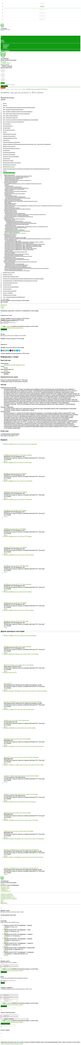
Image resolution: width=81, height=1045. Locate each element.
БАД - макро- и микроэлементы (10, 115)
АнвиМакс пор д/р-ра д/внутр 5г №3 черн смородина (17, 584)
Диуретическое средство (10, 262)
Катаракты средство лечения (11, 211)
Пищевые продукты (7, 274)
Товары (42, 6)
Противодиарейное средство (10, 203)
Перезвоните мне (5, 1023)
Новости (42, 9)
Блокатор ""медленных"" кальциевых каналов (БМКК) (15, 237)
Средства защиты (7, 289)
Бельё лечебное (7, 123)
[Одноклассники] (4, 350)
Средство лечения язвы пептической (12, 207)
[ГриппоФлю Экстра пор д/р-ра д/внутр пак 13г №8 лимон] (21, 820)
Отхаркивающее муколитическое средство (14, 221)
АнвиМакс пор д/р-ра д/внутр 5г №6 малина (15, 602)
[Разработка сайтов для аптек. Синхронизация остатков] (4, 903)
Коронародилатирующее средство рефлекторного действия (17, 254)
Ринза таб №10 (8, 683)
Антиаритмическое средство (10, 236)
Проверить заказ (5, 888)
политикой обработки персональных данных (12, 328)
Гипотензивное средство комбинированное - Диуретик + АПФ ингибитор (19, 249)
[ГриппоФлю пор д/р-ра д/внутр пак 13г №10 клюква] (20, 801)
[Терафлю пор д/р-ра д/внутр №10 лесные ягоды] (19, 709)
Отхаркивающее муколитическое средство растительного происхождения (21, 223)
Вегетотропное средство (9, 130)
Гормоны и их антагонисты (9, 136)
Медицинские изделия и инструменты (12, 162)
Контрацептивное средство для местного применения (16, 266)
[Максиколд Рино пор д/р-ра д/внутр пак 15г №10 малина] (21, 654)
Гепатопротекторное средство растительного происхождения (17, 198)
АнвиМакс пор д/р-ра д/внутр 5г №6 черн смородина (17, 646)
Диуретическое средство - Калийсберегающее (14, 264)
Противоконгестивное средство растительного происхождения (17, 231)
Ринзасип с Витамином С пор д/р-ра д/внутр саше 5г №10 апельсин (21, 849)
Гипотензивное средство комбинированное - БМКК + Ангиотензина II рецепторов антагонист (23, 246)
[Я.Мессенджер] (6, 350)
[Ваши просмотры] (3, 70)
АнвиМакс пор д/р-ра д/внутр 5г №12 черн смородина (18, 455)
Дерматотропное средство (9, 174)
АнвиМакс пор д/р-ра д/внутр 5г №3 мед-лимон (16, 566)
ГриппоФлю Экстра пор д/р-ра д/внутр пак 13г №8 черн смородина (21, 757)
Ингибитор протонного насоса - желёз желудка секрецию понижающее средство (21, 201)
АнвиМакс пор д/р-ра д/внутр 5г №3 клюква (15, 510)
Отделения (42, 13)
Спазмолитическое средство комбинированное (14, 258)
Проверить (3, 972)
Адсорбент (7, 184)
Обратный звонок (5, 50)
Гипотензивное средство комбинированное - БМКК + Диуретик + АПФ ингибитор (21, 248)
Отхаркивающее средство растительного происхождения (17, 224)
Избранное (6, 46)
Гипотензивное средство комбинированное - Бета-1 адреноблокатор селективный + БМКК (23, 245)
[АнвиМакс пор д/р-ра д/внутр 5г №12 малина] (18, 481)
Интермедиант (6, 150)
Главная (42, 3)
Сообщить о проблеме (6, 894)
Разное (4, 103)
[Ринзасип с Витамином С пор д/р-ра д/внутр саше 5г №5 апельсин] (23, 857)
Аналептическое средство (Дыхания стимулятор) (15, 218)
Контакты (42, 16)
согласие (8, 326)
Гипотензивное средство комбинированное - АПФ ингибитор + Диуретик (19, 243)
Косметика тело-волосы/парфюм (11, 156)
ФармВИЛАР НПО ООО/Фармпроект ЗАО (14, 365)
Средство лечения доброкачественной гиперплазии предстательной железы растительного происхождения (27, 268)
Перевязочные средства (9, 272)
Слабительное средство (9, 206)
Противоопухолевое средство (10, 282)
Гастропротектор (8, 194)
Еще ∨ (2, 900)
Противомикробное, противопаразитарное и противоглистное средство (20, 280)
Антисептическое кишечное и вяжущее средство (14, 189)
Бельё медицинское (8, 126)
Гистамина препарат (9, 250)
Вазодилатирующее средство (11, 239)
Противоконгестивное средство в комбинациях (14, 229)
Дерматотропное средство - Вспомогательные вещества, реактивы (18, 176)
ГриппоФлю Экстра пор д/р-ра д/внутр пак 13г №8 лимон (18, 831)
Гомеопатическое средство (9, 134)
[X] (10, 350)
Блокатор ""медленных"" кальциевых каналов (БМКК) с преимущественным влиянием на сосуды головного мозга (28, 238)
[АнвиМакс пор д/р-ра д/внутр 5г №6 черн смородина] (20, 635)
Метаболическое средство (9, 164)
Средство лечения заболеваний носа (12, 232)
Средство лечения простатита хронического (13, 269)
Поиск (2, 40)
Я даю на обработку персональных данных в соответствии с (20, 327)
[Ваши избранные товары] (3, 75)
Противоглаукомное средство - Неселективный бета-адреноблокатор (19, 216)
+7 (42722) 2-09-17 (5, 63)
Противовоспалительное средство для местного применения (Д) (18, 180)
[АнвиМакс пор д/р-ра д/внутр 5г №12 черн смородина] (20, 444)
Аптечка (5, 105)
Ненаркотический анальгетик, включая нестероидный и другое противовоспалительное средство (26, 168)
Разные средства (7, 284)
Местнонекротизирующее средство (12, 179)
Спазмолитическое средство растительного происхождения (17, 259)
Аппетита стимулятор (9, 190)
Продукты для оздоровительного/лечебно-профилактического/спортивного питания (23, 278)
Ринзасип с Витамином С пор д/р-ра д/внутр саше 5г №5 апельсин (21, 868)
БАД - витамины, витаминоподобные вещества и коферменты (17, 111)
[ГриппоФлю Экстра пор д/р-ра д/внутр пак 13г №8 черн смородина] (24, 746)
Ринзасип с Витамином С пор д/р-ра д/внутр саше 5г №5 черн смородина (23, 702)
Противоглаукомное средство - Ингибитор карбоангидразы (16, 215)
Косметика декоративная (9, 154)
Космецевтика (6, 158)
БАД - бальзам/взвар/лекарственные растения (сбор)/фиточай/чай (19, 107)
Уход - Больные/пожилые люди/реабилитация (14, 297)
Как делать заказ (5, 886)
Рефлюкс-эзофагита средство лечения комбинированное (17, 188)
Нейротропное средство (9, 166)
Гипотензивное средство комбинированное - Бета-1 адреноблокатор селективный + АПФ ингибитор (25, 244)
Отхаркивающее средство (10, 220)
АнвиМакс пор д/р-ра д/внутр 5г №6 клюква (15, 473)
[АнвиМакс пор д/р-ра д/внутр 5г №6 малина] (18, 591)
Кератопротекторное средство (11, 212)
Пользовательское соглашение (9, 898)
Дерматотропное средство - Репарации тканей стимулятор (16, 177)
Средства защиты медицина (9, 291)
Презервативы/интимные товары (11, 276)
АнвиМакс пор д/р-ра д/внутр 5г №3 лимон (15, 529)
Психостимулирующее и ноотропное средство (14, 255)
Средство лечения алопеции (9, 260)
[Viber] (13, 350)
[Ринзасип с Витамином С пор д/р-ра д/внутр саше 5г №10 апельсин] (24, 838)
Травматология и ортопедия (9, 295)
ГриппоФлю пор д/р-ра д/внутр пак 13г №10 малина (17, 739)
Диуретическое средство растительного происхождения (16, 265)
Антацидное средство (9, 185)
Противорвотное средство (10, 204)
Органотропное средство (17, 89)
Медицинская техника (8, 160)
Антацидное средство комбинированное (13, 187)
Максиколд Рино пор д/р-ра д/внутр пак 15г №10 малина (18, 665)
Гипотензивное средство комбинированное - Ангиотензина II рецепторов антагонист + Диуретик (24, 242)
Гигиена (5, 132)
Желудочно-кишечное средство (10, 182)
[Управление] (1, 906)
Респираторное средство (9, 217)
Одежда (5, 170)
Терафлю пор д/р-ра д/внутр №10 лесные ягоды (16, 720)
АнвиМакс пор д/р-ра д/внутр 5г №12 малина (15, 492)
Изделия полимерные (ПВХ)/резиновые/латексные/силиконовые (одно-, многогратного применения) (27, 144)
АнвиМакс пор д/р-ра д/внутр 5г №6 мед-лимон (16, 621)
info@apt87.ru (4, 889)
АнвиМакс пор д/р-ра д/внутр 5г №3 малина (15, 547)
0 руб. (4, 88)
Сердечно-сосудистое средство (10, 234)
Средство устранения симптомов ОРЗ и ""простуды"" (15, 233)
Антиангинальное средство (10, 235)
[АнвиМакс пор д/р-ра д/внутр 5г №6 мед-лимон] (19, 610)
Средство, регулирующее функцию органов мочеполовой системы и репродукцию (20, 261)
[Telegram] (8, 350)
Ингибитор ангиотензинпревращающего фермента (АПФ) (16, 251)
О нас (2, 901)
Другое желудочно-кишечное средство (12, 199)
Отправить (3, 329)
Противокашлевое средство (10, 225)
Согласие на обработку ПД (8, 897)
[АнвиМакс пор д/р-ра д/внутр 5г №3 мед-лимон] (19, 555)
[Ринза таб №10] (10, 672)
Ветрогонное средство (9, 192)
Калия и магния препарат (10, 253)
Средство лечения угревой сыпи (11, 181)
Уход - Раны (6, 299)
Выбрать (6, 928)
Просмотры (6, 44)
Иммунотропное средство (9, 146)
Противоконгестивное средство (11, 228)
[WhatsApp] (15, 350)
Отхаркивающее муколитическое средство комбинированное (18, 222)
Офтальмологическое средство (10, 210)
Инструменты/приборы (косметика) (11, 148)
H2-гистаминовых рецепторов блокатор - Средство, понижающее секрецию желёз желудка (23, 183)
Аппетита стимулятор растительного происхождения (16, 191)
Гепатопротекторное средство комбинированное (15, 196)
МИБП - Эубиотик (8, 202)
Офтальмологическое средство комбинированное (15, 213)
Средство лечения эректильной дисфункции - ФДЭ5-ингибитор (17, 270)
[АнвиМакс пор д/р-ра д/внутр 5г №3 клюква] (18, 499)
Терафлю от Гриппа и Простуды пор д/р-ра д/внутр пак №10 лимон (21, 776)
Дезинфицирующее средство (10, 138)
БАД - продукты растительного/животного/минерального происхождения (20, 119)
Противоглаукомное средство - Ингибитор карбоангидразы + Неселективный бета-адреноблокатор (25, 214)
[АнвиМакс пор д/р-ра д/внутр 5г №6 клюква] (18, 462)
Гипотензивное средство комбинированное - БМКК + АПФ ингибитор (18, 247)
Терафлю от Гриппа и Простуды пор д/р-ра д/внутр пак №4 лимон (21, 794)
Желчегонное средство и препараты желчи (13, 200)
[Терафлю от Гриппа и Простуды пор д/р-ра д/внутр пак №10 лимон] (24, 765)
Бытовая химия (6, 128)
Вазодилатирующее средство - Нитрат (13, 240)
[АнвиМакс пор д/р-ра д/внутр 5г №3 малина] (18, 536)
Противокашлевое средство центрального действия (16, 227)
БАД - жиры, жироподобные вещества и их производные (16, 113)
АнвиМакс (6, 371)
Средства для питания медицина (11, 286)
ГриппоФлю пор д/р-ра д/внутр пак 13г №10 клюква (17, 812)
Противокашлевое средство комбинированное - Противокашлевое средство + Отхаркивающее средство (26, 226)
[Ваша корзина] (2, 34)
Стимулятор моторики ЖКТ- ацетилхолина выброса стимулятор (17, 209)
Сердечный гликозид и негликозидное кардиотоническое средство (18, 256)
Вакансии (42, 19)
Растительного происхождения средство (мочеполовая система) (18, 267)
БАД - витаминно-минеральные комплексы (13, 109)
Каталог (3, 42)
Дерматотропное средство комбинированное (14, 178)
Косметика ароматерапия (9, 152)
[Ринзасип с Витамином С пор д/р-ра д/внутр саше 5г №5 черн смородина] (25, 691)
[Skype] (19, 350)
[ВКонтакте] (2, 350)
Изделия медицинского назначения (11, 142)
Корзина (5, 47)
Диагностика (6, 140)
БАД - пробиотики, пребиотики (10, 117)
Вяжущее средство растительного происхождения (15, 193)
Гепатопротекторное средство (11, 195)
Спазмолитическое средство (10, 257)
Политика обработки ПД (7, 895)
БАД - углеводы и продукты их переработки (13, 121)
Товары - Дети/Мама (8, 293)
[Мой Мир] (17, 350)
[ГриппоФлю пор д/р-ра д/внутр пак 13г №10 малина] (20, 728)
